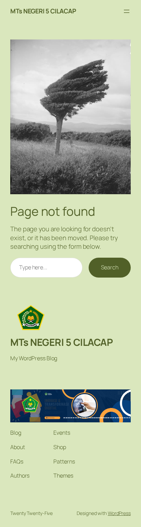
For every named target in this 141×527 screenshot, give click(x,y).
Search (109, 267)
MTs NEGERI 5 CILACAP (43, 11)
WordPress (119, 513)
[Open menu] (127, 11)
